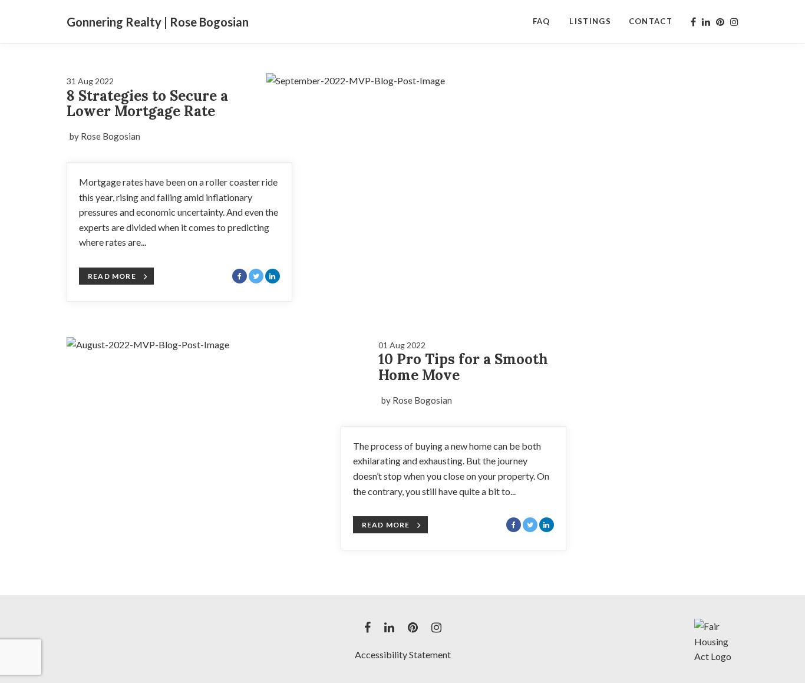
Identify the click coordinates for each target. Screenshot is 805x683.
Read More (112, 276)
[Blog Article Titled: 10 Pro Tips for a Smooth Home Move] (217, 415)
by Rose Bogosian (105, 136)
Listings (590, 21)
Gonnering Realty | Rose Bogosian (158, 22)
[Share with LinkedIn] (272, 276)
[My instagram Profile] (734, 22)
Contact (650, 21)
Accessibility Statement (403, 654)
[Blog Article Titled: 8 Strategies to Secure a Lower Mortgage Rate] (416, 151)
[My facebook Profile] (693, 22)
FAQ (541, 21)
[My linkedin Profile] (706, 22)
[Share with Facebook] (239, 276)
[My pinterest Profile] (720, 22)
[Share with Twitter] (256, 276)
